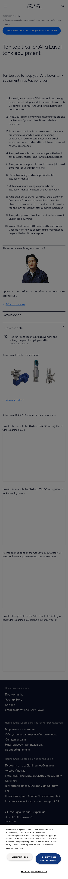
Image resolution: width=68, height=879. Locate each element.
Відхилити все (20, 856)
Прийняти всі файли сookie (48, 858)
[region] (34, 852)
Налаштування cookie (34, 871)
